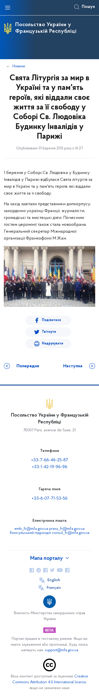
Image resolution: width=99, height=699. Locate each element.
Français (54, 588)
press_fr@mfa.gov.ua (67, 529)
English (53, 580)
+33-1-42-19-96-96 (49, 467)
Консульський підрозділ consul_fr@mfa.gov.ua (49, 533)
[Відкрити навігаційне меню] (7, 7)
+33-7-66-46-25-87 (49, 460)
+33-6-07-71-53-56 (50, 498)
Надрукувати (52, 343)
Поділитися (51, 320)
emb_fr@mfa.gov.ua (31, 529)
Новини (18, 66)
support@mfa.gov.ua (61, 650)
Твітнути (49, 332)
